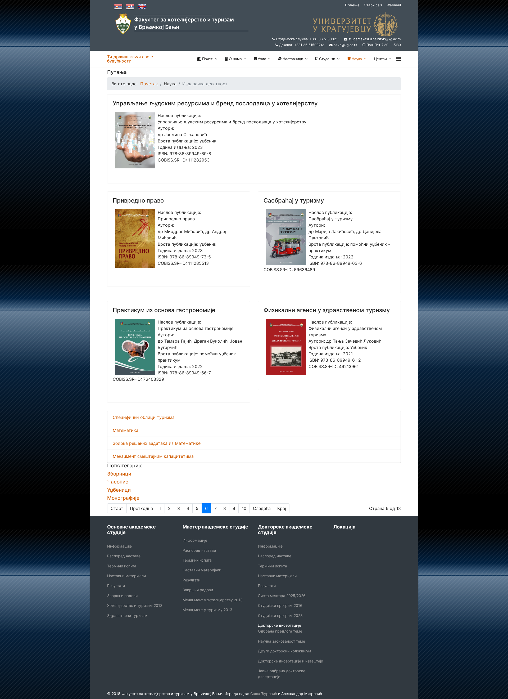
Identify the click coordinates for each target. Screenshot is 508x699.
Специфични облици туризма (144, 417)
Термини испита (121, 566)
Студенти (326, 59)
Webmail (394, 5)
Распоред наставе (123, 556)
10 (244, 508)
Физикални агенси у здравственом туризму (327, 310)
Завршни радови (122, 595)
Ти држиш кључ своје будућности (130, 59)
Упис (261, 59)
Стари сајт (373, 5)
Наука (356, 59)
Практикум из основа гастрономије (164, 310)
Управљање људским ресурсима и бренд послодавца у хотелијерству (215, 103)
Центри (380, 59)
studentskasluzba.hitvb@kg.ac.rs (374, 39)
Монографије (123, 498)
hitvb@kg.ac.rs (345, 45)
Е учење (352, 5)
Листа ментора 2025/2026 (282, 595)
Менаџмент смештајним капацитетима (153, 456)
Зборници (119, 474)
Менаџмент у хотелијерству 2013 (213, 600)
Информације (119, 546)
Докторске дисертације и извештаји (290, 661)
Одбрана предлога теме (280, 631)
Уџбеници (119, 490)
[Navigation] (398, 59)
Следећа (262, 508)
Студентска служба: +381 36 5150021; (307, 39)
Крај (281, 508)
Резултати (116, 585)
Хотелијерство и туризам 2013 (134, 605)
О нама (235, 59)
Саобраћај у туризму (294, 200)
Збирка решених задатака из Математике (157, 443)
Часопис (117, 482)
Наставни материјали (126, 575)
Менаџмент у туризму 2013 (207, 609)
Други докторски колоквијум (284, 651)
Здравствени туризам (127, 615)
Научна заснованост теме (281, 641)
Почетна (209, 59)
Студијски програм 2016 (280, 605)
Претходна (141, 508)
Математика (125, 430)
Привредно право (138, 200)
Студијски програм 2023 (280, 615)
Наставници (292, 59)
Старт (117, 508)
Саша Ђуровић (263, 693)
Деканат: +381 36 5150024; (301, 45)
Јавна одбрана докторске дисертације (281, 674)
